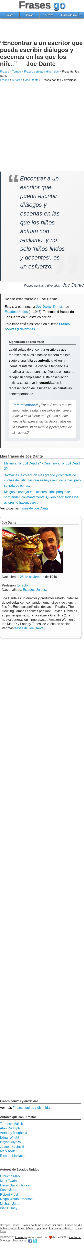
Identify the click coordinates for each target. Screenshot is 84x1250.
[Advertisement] (42, 29)
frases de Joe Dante (34, 508)
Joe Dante (32, 79)
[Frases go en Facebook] (30, 1240)
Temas (29, 15)
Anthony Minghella (13, 1132)
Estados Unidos (16, 312)
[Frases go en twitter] (35, 1240)
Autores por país (37, 1228)
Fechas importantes (61, 1228)
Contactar (75, 1237)
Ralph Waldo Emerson (16, 1199)
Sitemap (5, 1240)
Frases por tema (31, 1225)
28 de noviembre (32, 577)
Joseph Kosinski (12, 1146)
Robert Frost (9, 1194)
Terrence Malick (11, 1124)
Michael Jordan (11, 1203)
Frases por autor (53, 1225)
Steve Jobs (8, 1190)
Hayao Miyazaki (11, 1142)
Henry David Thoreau (15, 1185)
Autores (49, 15)
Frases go (21, 1237)
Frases (9, 15)
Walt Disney (8, 1208)
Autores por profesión (12, 1228)
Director (23, 585)
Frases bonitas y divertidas (41, 71)
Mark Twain (8, 1181)
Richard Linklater (12, 1156)
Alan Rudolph (10, 1128)
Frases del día (69, 15)
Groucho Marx (10, 1176)
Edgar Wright (9, 1137)
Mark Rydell (8, 1151)
